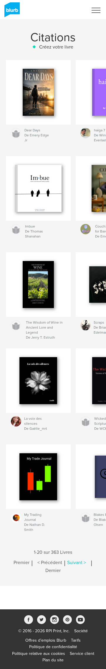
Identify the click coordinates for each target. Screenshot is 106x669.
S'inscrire (72, 10)
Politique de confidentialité (53, 646)
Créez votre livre (56, 47)
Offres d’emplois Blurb (45, 640)
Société (81, 630)
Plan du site (53, 660)
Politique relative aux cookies (38, 653)
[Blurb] (11, 12)
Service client (82, 653)
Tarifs (76, 640)
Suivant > (76, 563)
